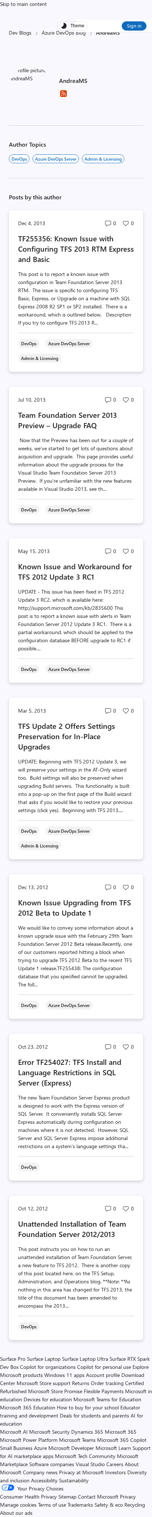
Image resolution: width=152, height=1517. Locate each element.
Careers (114, 1464)
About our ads (16, 1512)
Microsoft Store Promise (55, 1391)
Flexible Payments (104, 1391)
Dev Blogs (20, 32)
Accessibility (44, 1480)
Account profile (103, 1374)
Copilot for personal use (104, 1366)
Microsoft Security (49, 1431)
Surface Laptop (44, 1358)
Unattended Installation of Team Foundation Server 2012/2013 (72, 1229)
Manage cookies (18, 1504)
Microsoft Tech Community (85, 1456)
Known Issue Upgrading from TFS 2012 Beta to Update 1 (74, 907)
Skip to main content (23, 3)
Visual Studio (90, 1464)
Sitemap (67, 1496)
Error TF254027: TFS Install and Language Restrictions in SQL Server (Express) (69, 1072)
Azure (40, 1447)
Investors (115, 1472)
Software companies (51, 1464)
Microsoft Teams (77, 1439)
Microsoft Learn (113, 1447)
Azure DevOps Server (55, 159)
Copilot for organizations (48, 1366)
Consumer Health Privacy (28, 1496)
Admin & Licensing (103, 159)
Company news (40, 1472)
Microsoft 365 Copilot (121, 1439)
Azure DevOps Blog (64, 32)
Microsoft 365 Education (27, 1407)
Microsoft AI (14, 1431)
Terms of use (52, 1504)
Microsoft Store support (43, 1383)
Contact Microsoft (98, 1496)
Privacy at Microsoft (81, 1472)
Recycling (134, 1504)
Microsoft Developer (71, 1447)
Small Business (16, 1447)
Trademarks (80, 1504)
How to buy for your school (88, 1407)
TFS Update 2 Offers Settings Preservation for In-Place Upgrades (66, 736)
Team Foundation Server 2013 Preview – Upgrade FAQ (67, 420)
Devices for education (48, 1399)
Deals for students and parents (94, 1415)
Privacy (128, 1496)
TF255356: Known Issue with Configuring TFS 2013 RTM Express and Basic (76, 248)
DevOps (19, 159)
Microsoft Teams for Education (107, 1399)
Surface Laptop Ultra (85, 1358)
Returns (80, 1383)
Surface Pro (12, 1358)
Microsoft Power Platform (29, 1439)
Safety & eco (108, 1504)
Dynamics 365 (87, 1431)
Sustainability (74, 1480)
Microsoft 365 (121, 1431)
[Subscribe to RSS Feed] (63, 95)
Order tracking (107, 1383)
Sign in (134, 25)
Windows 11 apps (64, 1374)
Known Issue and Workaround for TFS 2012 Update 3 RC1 (75, 571)
